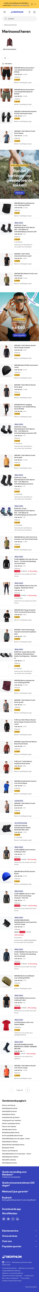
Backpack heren (8, 1148)
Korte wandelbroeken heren (12, 1135)
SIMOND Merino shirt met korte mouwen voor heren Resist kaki (26, 538)
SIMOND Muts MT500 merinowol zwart (26, 366)
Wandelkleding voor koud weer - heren (16, 1154)
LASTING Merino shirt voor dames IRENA (24, 1023)
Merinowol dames (9, 49)
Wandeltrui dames (9, 1160)
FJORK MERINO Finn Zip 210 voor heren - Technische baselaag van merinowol (26, 561)
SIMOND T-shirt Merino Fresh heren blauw (24, 132)
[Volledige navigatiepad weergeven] (3, 25)
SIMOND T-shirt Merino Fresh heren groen (24, 701)
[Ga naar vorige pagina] (11, 1090)
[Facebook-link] (3, 1219)
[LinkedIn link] (17, 1219)
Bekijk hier (19, 193)
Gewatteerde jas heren (10, 1117)
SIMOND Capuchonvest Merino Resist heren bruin (25, 743)
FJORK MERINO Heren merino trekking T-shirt (25, 851)
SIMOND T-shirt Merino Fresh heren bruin (24, 804)
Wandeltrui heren (8, 1114)
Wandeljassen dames (10, 1157)
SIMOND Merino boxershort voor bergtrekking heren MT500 (24, 70)
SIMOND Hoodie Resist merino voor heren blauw (25, 782)
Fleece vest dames (9, 1126)
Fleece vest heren (8, 1105)
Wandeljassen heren (9, 1108)
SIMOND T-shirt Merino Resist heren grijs (25, 386)
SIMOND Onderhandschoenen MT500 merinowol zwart (25, 112)
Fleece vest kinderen (10, 1151)
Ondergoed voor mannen (11, 1120)
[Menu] (4, 12)
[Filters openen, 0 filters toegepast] (5, 58)
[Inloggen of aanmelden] (29, 12)
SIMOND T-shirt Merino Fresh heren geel (24, 456)
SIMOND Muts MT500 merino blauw (24, 872)
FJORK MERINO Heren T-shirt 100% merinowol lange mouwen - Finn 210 (24, 896)
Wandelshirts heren (9, 1111)
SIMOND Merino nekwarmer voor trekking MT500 (24, 204)
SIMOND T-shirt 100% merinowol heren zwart (23, 255)
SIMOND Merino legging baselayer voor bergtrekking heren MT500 (25, 407)
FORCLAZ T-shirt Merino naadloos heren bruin (23, 762)
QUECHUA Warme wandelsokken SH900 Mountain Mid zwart (22, 828)
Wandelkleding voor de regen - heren (16, 1138)
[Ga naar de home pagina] (17, 12)
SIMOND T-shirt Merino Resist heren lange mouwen (25, 346)
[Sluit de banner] (35, 4)
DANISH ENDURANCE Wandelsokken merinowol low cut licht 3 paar (25, 922)
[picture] (6, 73)
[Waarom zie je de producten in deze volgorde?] (3, 64)
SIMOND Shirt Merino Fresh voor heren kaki (26, 275)
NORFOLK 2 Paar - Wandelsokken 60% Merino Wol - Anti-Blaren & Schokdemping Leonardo (24, 481)
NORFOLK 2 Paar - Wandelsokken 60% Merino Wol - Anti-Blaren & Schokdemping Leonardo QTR (25, 228)
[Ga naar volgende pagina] (27, 1090)
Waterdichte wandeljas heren (13, 1144)
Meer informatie (19, 335)
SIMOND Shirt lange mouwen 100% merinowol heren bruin (25, 611)
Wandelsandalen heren (10, 1132)
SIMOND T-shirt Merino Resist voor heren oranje (25, 1067)
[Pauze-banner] (32, 4)
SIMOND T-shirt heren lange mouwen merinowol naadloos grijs (25, 632)
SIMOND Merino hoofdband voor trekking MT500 (24, 977)
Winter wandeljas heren (11, 1123)
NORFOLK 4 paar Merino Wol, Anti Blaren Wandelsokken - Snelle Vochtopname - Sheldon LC (25, 655)
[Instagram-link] (13, 1219)
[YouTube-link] (8, 1219)
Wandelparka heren (9, 1163)
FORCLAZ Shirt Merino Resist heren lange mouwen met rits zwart (25, 722)
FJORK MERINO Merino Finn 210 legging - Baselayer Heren (25, 587)
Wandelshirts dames (10, 1141)
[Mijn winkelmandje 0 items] (34, 12)
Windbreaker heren (9, 1129)
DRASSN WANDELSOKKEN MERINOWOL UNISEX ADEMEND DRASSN (25, 1047)
